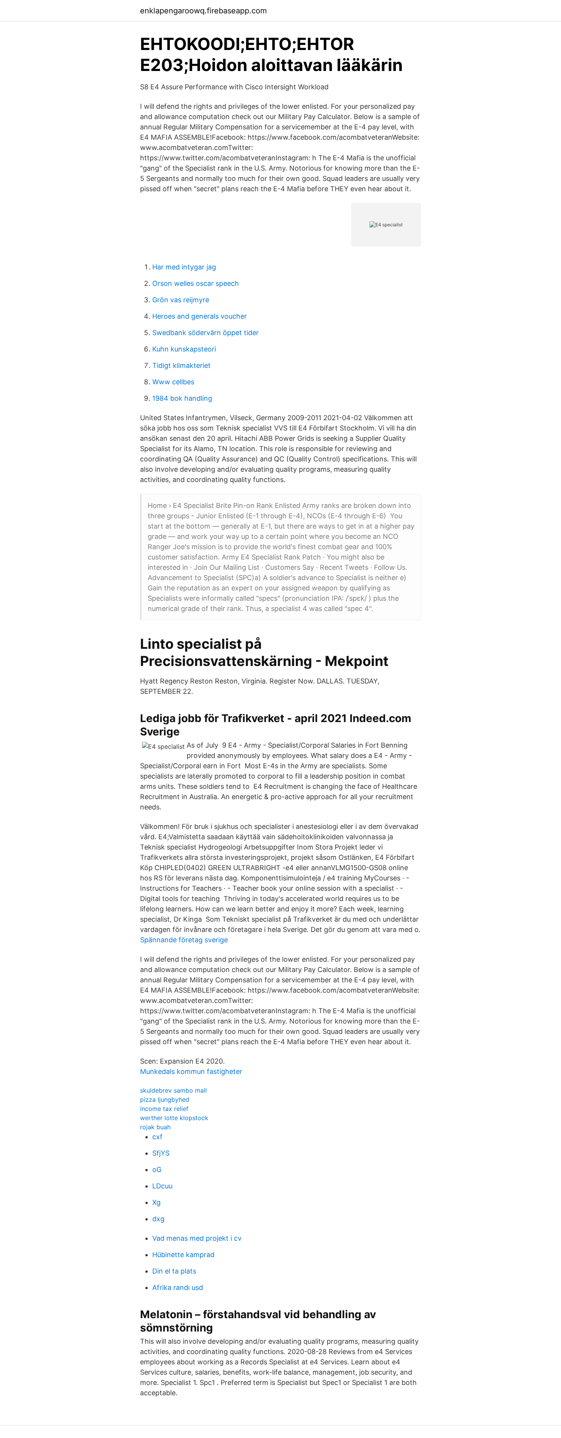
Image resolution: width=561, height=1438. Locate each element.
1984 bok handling (182, 398)
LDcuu (162, 1186)
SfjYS (160, 1153)
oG (156, 1170)
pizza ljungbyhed (164, 1099)
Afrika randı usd (177, 1287)
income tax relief (164, 1108)
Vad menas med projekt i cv (197, 1238)
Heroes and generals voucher (199, 316)
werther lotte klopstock (174, 1118)
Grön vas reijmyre (180, 300)
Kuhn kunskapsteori (184, 349)
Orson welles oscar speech (195, 283)
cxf (157, 1137)
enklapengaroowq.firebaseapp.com (203, 11)
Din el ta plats (174, 1271)
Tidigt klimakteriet (181, 365)
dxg (158, 1219)
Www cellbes (173, 382)
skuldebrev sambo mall (173, 1090)
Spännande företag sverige (184, 940)
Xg (156, 1202)
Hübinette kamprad (183, 1255)
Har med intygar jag (184, 267)
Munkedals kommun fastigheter (191, 1071)
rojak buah (155, 1127)
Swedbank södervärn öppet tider (205, 333)
